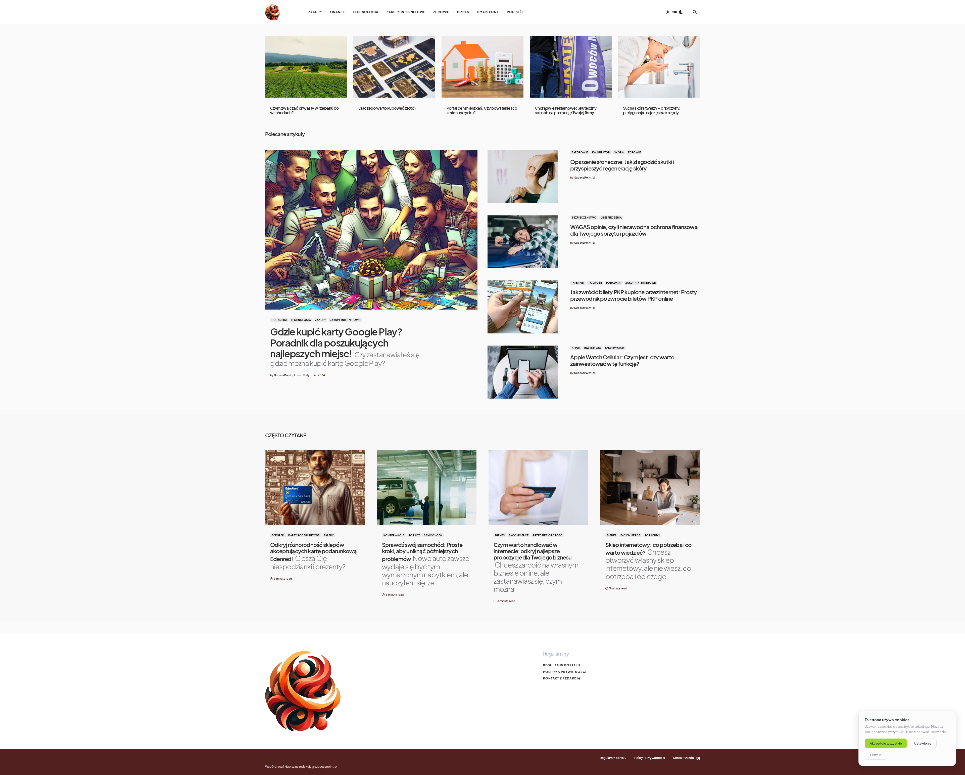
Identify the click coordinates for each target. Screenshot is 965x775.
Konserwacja (394, 535)
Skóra (619, 152)
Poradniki (279, 319)
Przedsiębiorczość (548, 535)
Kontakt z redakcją (562, 678)
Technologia (301, 319)
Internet (578, 282)
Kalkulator (601, 152)
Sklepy (328, 535)
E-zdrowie (580, 152)
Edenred (278, 535)
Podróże (595, 282)
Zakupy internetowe (345, 319)
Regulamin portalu (561, 665)
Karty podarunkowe (304, 535)
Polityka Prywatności (564, 672)
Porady (414, 535)
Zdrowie (634, 152)
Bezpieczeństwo (584, 217)
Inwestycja (592, 347)
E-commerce (519, 535)
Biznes (500, 535)
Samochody (433, 535)
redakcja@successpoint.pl (318, 766)
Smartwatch (614, 347)
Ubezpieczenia (611, 217)
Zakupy (320, 319)
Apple (576, 347)
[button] (674, 12)
